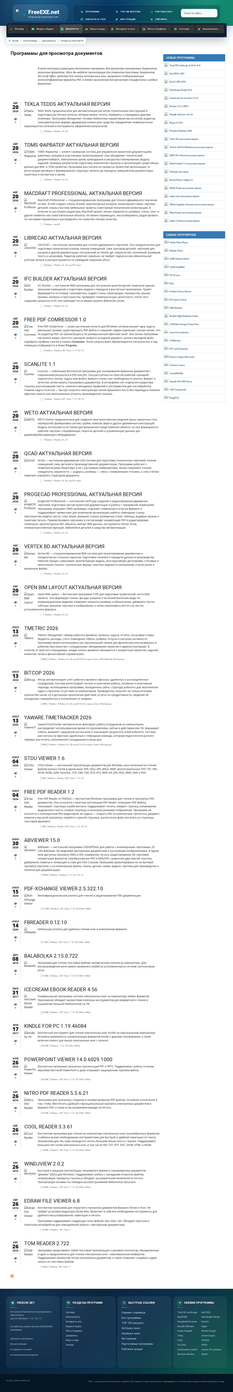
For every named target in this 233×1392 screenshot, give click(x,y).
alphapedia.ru (170, 1381)
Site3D (204, 1354)
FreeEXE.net (43, 12)
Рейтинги (161, 19)
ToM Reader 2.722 (46, 1243)
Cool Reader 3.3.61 (48, 1127)
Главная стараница (133, 1312)
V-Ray (180, 1335)
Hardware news (131, 1333)
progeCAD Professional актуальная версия (83, 494)
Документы (72, 28)
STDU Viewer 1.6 (44, 758)
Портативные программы (137, 1343)
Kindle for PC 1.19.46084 (55, 1026)
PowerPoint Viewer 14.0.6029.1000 (68, 1059)
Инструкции (127, 19)
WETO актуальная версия (58, 413)
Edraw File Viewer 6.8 (52, 1201)
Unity (179, 1340)
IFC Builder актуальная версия (65, 279)
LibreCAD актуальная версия (62, 238)
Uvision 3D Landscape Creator (212, 1349)
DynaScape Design (210, 1317)
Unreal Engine (208, 1335)
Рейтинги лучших (132, 1349)
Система (184, 28)
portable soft (164, 12)
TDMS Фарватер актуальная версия (71, 145)
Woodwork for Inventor (188, 1321)
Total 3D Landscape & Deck (188, 1312)
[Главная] (21, 12)
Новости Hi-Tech (95, 19)
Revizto (205, 1321)
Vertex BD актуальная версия (64, 546)
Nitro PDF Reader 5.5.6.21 (56, 1093)
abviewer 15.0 (42, 840)
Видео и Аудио (45, 28)
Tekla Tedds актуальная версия (67, 104)
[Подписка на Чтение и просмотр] (86, 1276)
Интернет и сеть (125, 28)
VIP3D (204, 1345)
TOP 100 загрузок (132, 1323)
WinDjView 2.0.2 (44, 1164)
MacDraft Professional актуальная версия (83, 193)
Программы (92, 12)
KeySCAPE (182, 1317)
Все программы (131, 1317)
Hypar (204, 1326)
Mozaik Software (185, 1326)
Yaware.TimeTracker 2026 (58, 718)
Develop (19, 28)
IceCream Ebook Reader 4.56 (60, 989)
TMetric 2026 (41, 628)
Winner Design (208, 1331)
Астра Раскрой (184, 1331)
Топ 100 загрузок (130, 12)
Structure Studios (185, 1354)
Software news (131, 1328)
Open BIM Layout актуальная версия (73, 587)
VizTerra (181, 1345)
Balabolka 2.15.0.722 (51, 956)
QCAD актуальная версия (58, 453)
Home (15, 40)
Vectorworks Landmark (188, 1349)
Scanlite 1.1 (40, 364)
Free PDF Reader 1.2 (49, 792)
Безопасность (210, 28)
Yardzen (205, 1340)
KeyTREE (205, 1312)
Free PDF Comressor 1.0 (55, 320)
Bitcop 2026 (39, 673)
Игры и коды (97, 28)
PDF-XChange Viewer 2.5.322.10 (63, 889)
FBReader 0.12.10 (45, 922)
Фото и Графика (157, 28)
